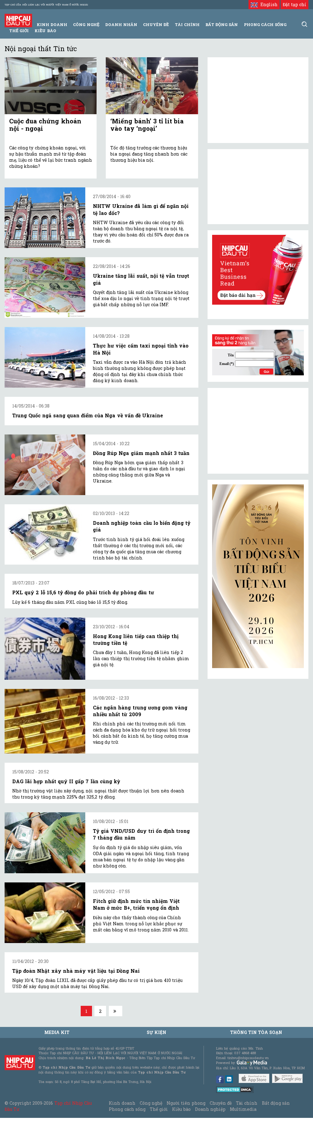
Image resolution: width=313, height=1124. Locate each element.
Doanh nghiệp (210, 1109)
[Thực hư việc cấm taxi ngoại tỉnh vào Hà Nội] (45, 357)
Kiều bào (45, 30)
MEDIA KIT (56, 1032)
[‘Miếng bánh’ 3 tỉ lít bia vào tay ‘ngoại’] (152, 85)
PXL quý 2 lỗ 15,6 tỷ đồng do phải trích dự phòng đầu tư (83, 592)
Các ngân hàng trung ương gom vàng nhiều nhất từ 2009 (140, 710)
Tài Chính (187, 24)
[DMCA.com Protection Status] (235, 1089)
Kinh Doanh (52, 24)
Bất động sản (221, 24)
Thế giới (19, 30)
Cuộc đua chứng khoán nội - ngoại (45, 124)
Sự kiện (156, 1032)
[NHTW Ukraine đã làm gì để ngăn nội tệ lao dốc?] (45, 217)
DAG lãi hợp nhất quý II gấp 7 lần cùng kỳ (66, 781)
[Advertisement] (258, 431)
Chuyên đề (156, 24)
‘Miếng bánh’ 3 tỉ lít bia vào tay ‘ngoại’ (147, 124)
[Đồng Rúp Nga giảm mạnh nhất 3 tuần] (45, 464)
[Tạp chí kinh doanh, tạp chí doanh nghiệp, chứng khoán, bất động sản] (18, 20)
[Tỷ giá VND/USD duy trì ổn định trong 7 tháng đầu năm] (45, 842)
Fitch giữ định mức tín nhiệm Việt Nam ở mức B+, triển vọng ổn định (136, 904)
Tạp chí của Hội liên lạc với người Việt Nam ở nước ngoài (46, 4)
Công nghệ (151, 1103)
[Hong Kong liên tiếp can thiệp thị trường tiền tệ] (45, 649)
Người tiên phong (186, 1103)
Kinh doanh (122, 1103)
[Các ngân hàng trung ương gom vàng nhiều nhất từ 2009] (45, 721)
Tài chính (246, 1103)
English (267, 4)
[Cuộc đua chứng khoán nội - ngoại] (51, 85)
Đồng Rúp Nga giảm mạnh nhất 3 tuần (141, 453)
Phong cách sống (127, 1109)
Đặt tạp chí (294, 4)
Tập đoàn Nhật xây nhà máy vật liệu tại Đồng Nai (76, 971)
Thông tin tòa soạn (256, 1032)
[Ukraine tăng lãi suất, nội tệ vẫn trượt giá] (45, 287)
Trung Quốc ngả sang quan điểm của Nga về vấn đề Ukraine (87, 415)
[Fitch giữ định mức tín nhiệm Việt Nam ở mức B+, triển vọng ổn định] (45, 912)
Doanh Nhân (121, 24)
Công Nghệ (86, 24)
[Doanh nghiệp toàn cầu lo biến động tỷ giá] (45, 534)
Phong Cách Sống (265, 24)
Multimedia (243, 1109)
